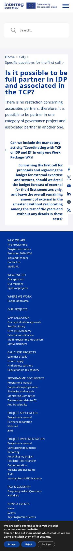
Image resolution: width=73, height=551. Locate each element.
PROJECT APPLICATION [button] (23, 413)
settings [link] (45, 537)
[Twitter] (69, 178)
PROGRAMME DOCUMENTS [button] (26, 378)
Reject (28, 544)
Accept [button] (12, 544)
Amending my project (20, 456)
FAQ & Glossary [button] (19, 486)
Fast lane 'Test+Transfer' (22, 461)
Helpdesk (13, 495)
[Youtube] (69, 186)
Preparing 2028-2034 (20, 253)
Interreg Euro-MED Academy (25, 478)
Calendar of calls (17, 356)
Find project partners (20, 365)
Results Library (16, 326)
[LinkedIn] (69, 194)
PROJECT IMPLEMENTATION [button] (26, 439)
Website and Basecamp (21, 469)
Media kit (13, 266)
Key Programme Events (22, 517)
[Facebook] (69, 169)
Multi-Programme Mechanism (26, 339)
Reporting (13, 452)
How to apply (16, 361)
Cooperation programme (23, 387)
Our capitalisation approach (24, 322)
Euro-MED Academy (19, 331)
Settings (46, 544)
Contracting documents (22, 448)
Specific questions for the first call (33, 62)
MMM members (17, 344)
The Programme (17, 244)
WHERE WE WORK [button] (20, 296)
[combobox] (41, 30)
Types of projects (18, 288)
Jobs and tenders (18, 258)
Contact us (14, 262)
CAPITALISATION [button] (19, 317)
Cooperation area (18, 301)
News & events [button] (19, 504)
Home (10, 57)
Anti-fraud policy (17, 404)
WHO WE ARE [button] (17, 240)
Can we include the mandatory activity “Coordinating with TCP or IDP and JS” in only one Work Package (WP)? (35, 150)
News (11, 508)
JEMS (10, 430)
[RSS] (69, 210)
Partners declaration (20, 422)
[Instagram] (69, 202)
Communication (17, 465)
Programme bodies (19, 249)
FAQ (22, 57)
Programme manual (20, 382)
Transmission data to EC (22, 400)
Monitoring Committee (21, 396)
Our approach (16, 279)
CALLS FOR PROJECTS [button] (22, 352)
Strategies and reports (21, 391)
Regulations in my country (23, 370)
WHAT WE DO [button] (17, 275)
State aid (13, 426)
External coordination (21, 335)
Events (12, 512)
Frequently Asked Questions (25, 491)
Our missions (15, 284)
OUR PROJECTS (18, 309)
